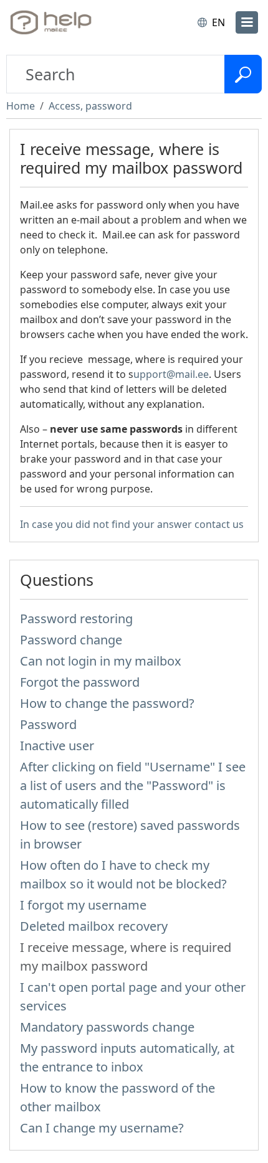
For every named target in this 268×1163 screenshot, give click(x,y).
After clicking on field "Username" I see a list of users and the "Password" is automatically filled (133, 785)
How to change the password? (107, 703)
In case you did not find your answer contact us (132, 524)
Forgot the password (80, 682)
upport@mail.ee (171, 374)
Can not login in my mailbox (100, 660)
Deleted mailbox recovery (94, 926)
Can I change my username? (102, 1127)
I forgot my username (83, 905)
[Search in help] (243, 74)
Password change (71, 639)
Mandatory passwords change (107, 1027)
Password (48, 724)
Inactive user (57, 745)
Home (20, 106)
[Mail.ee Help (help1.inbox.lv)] (61, 22)
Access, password (90, 106)
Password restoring (76, 618)
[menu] (247, 22)
